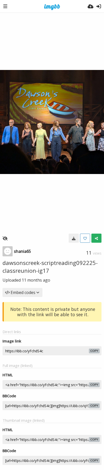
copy (94, 350)
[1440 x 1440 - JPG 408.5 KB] (74, 238)
